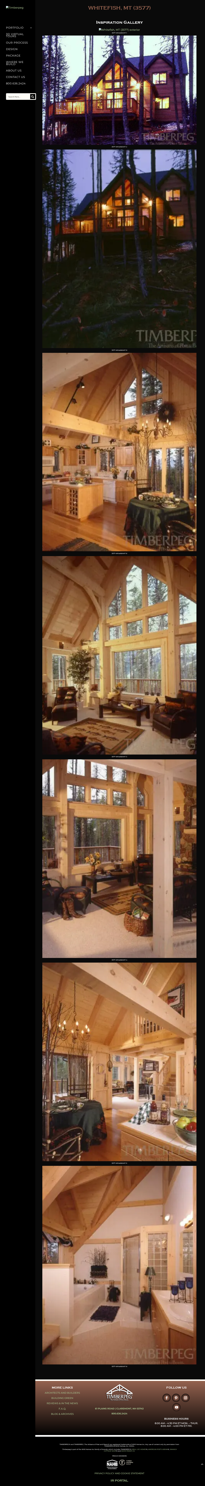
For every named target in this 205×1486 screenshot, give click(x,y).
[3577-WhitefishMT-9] (119, 347)
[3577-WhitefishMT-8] (119, 1363)
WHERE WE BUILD (15, 63)
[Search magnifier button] (32, 96)
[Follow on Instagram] (185, 1398)
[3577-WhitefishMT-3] (119, 753)
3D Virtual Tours (15, 35)
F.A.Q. (62, 1408)
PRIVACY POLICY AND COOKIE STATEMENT (119, 1473)
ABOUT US (14, 71)
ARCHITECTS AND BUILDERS (62, 1392)
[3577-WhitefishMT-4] (119, 957)
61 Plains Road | (105, 1408)
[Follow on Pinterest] (176, 1398)
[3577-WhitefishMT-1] (119, 29)
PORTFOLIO (15, 28)
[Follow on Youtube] (176, 1407)
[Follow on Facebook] (166, 1398)
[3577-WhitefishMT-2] (119, 144)
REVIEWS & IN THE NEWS (62, 1403)
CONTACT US (15, 77)
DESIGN (12, 49)
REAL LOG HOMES (139, 1449)
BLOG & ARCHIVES (62, 1414)
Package (13, 56)
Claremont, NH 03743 (130, 1408)
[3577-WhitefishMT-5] (119, 1160)
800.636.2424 (16, 83)
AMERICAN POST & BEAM (158, 1449)
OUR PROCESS (17, 43)
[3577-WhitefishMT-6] (119, 550)
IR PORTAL (119, 1480)
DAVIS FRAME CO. (128, 1451)
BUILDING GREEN (62, 1398)
